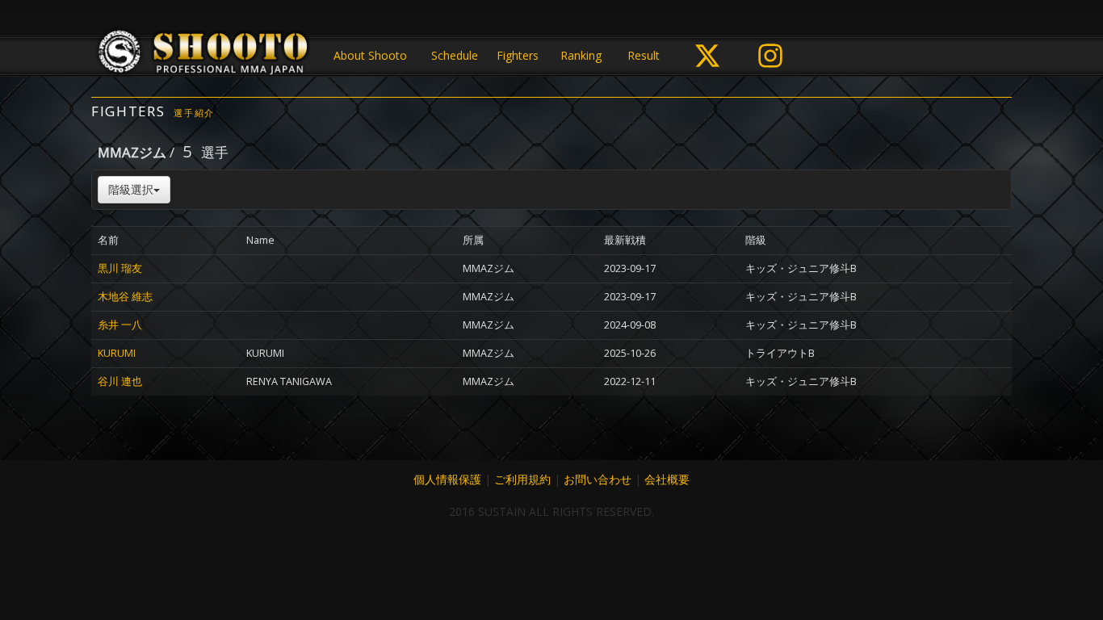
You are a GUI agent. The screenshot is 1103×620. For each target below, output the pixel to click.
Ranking (581, 55)
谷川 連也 (120, 381)
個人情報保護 (447, 479)
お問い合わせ (597, 479)
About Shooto (370, 55)
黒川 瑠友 (120, 268)
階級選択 (130, 189)
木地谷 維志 (125, 297)
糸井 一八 (120, 325)
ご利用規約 (522, 479)
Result (643, 55)
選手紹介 (194, 113)
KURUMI (117, 353)
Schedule (454, 55)
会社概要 (667, 479)
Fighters (518, 55)
